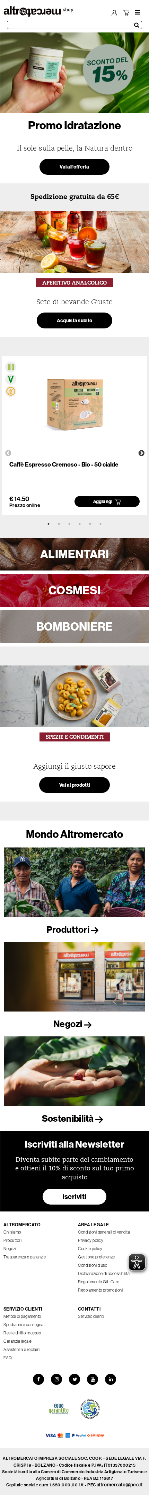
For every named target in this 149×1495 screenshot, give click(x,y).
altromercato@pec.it (120, 1485)
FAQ (7, 1357)
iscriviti (75, 1196)
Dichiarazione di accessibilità (104, 1273)
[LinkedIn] (110, 1379)
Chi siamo (12, 1232)
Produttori (68, 929)
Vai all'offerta (74, 167)
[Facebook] (38, 1379)
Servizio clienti (91, 1316)
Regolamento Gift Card (99, 1281)
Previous (8, 453)
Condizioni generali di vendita (104, 1232)
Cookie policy (90, 1248)
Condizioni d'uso (92, 1265)
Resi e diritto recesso (22, 1332)
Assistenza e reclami (21, 1349)
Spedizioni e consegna (23, 1324)
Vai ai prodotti (74, 785)
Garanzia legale (17, 1341)
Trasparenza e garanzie (24, 1256)
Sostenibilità (68, 1118)
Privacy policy (90, 1240)
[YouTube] (92, 1379)
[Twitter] (74, 1379)
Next (141, 453)
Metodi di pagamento (22, 1316)
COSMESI (74, 590)
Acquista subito (75, 320)
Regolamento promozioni (100, 1290)
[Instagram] (56, 1379)
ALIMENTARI (74, 554)
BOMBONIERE (74, 626)
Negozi (68, 1023)
